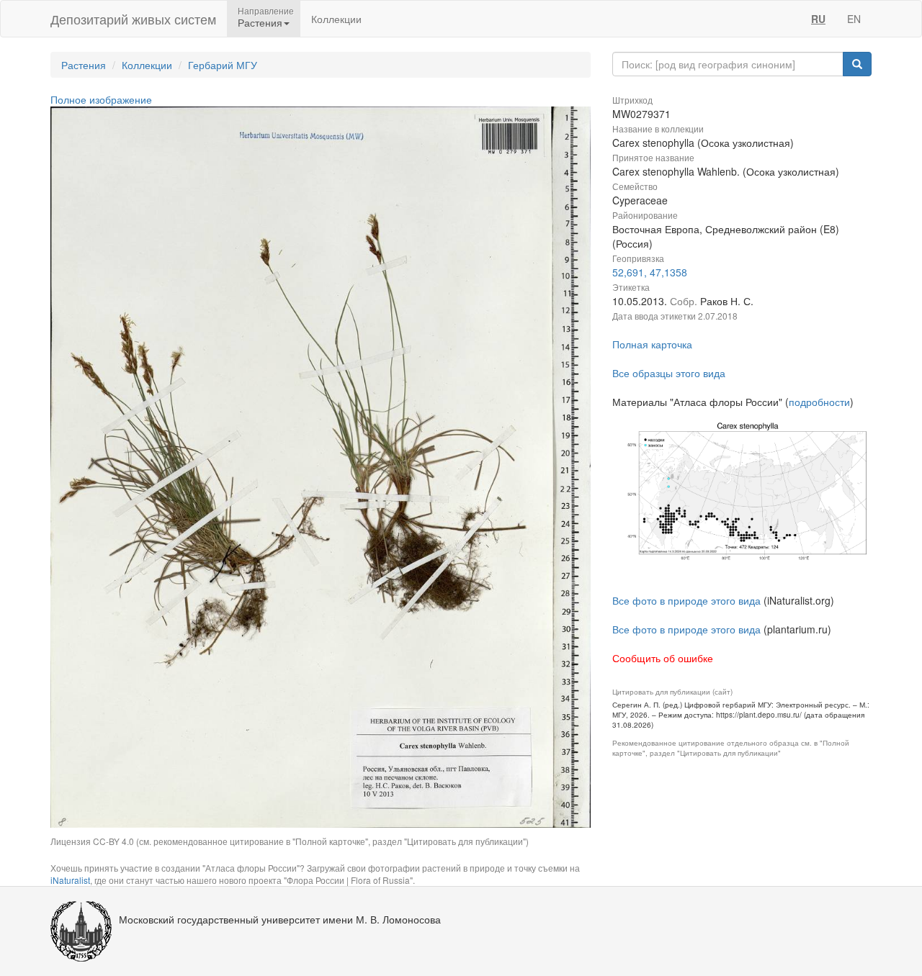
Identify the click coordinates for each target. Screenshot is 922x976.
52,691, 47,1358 (649, 272)
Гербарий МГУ (222, 65)
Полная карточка (652, 344)
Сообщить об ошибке (662, 658)
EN (854, 19)
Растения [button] (260, 22)
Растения (83, 65)
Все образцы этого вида (668, 373)
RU (818, 19)
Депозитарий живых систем (133, 18)
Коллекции (336, 19)
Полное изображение (101, 99)
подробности (819, 401)
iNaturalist (70, 880)
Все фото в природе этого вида (686, 600)
